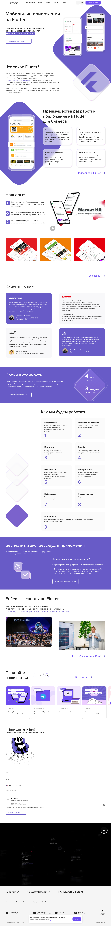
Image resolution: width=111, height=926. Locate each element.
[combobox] (8, 785)
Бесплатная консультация (16, 41)
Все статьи (81, 677)
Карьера (35, 902)
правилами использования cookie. (41, 921)
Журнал (56, 2)
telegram (11, 892)
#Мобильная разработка (16, 693)
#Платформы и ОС (91, 690)
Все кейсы (95, 275)
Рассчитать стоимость (17, 395)
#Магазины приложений (16, 690)
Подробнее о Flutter (89, 173)
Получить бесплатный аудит (64, 581)
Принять (76, 919)
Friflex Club (44, 902)
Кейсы (40, 2)
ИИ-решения (30, 2)
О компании (26, 902)
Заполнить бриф (93, 2)
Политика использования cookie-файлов (84, 922)
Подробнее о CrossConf (86, 656)
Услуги (48, 2)
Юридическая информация (28, 922)
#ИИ (61, 690)
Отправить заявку (14, 812)
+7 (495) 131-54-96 (69, 892)
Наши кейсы (9, 902)
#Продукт (37, 690)
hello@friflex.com (37, 892)
